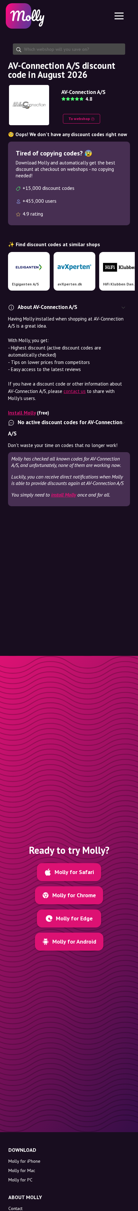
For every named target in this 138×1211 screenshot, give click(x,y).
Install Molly (22, 413)
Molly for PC (20, 1180)
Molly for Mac (21, 1170)
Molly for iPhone (24, 1161)
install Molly (63, 494)
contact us (75, 391)
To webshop (79, 118)
